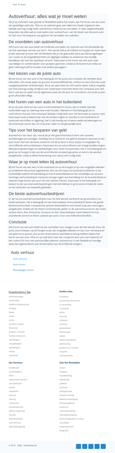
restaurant (14, 403)
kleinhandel (65, 332)
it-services (64, 309)
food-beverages (16, 297)
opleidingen (14, 348)
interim (12, 395)
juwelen (63, 383)
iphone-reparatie (17, 411)
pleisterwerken (16, 419)
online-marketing (67, 340)
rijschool (63, 387)
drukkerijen (14, 368)
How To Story (19, 4)
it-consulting (65, 305)
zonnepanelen (66, 356)
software (63, 320)
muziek (12, 415)
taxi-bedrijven (15, 383)
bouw (11, 312)
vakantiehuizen (66, 427)
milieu (12, 352)
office (62, 312)
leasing (12, 399)
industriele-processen (69, 301)
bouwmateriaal (16, 407)
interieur (63, 324)
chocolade (64, 423)
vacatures (64, 407)
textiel (62, 336)
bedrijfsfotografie (17, 427)
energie (12, 308)
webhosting (64, 344)
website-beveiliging (68, 399)
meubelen (14, 391)
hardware (64, 297)
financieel (13, 328)
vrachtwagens (15, 372)
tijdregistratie (65, 391)
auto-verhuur (15, 423)
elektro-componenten (19, 304)
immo (11, 320)
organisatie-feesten (18, 380)
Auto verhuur (20, 258)
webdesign (64, 380)
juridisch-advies (16, 324)
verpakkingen (15, 344)
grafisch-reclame (17, 332)
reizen (62, 368)
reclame (63, 352)
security (63, 316)
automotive (14, 301)
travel (11, 316)
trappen (63, 372)
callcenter (13, 355)
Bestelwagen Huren (23, 270)
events (12, 387)
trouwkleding (65, 376)
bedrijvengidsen (67, 403)
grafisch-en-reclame (68, 348)
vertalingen (14, 340)
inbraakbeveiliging (68, 415)
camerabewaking (67, 411)
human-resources (17, 336)
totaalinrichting (66, 395)
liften (11, 376)
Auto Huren (19, 264)
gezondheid (65, 328)
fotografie (63, 431)
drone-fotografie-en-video (71, 419)
